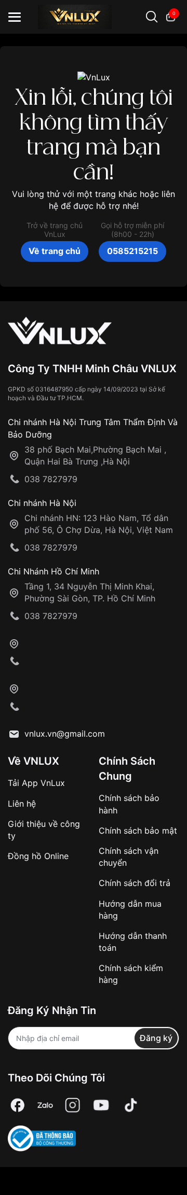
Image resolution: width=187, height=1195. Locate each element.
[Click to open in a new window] (18, 1105)
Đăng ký (156, 1038)
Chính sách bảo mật (138, 830)
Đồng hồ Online (38, 856)
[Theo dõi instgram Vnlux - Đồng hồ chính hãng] (73, 1105)
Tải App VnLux (36, 783)
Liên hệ (22, 803)
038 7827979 (50, 479)
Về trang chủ (55, 251)
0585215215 (132, 251)
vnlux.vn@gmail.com (64, 733)
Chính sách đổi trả (134, 883)
